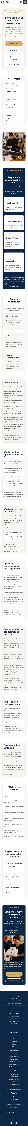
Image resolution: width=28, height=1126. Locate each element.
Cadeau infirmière (14, 1056)
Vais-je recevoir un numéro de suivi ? (14, 837)
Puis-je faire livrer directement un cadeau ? (13, 795)
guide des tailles (10, 364)
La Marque (14, 1096)
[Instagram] (16, 1123)
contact (10, 774)
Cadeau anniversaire (14, 1061)
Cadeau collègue (14, 1054)
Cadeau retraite (14, 1059)
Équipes (14, 1044)
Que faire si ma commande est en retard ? (13, 825)
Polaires (14, 1039)
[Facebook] (11, 1123)
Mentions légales (14, 1107)
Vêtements (14, 1041)
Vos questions (8, 772)
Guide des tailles (14, 1076)
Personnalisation (14, 1084)
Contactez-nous (14, 1023)
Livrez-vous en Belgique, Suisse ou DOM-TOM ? (13, 801)
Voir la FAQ (14, 50)
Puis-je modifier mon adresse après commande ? (14, 813)
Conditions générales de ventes (14, 1104)
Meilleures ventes (14, 1066)
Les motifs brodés (14, 1079)
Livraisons (14, 1087)
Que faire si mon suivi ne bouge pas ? (14, 807)
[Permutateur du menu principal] (25, 2)
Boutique (14, 1046)
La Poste (13, 767)
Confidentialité (14, 1099)
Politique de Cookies (14, 1102)
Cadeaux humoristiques (14, 1064)
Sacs (14, 1036)
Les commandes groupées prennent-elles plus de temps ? (12, 831)
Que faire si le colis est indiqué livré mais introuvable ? (14, 819)
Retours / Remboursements (14, 1089)
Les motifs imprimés (14, 1081)
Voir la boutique (14, 43)
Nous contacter (14, 974)
